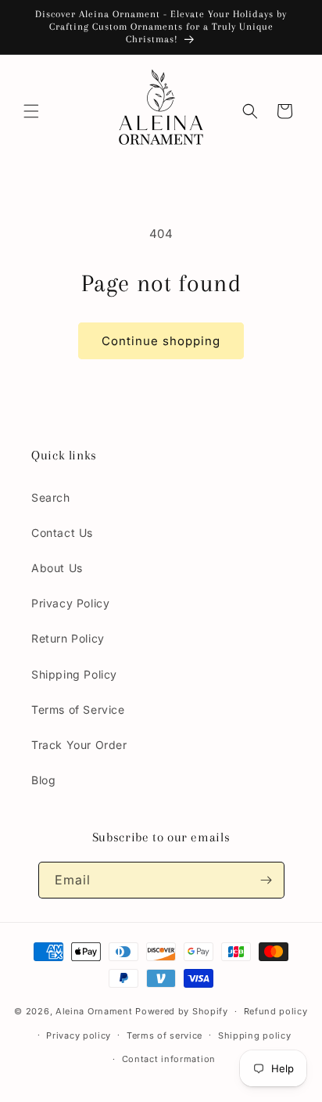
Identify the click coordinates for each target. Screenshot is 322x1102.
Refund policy (276, 1011)
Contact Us (62, 532)
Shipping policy (255, 1035)
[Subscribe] (266, 880)
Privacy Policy (70, 603)
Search (50, 497)
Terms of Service (78, 709)
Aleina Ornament (94, 1011)
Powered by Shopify (181, 1011)
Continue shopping (161, 340)
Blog (43, 780)
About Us (57, 567)
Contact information (169, 1058)
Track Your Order (79, 744)
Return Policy (68, 638)
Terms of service (164, 1035)
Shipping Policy (74, 674)
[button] (31, 111)
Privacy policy (78, 1035)
